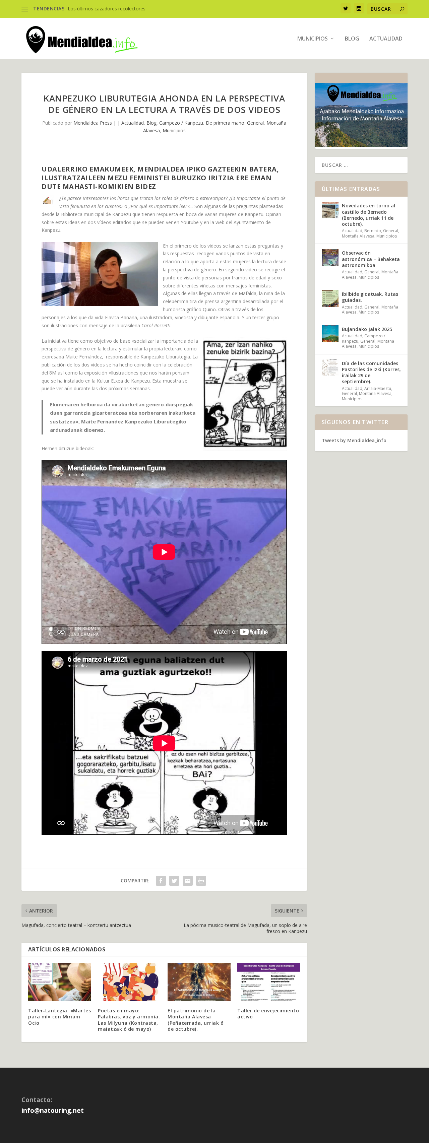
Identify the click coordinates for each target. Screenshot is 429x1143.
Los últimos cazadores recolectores (106, 8)
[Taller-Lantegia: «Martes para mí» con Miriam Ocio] (59, 982)
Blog (352, 39)
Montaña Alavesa (358, 236)
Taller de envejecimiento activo (268, 1013)
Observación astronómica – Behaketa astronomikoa (371, 259)
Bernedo (372, 230)
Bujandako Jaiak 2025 (367, 329)
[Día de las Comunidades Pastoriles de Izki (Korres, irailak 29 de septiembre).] (330, 367)
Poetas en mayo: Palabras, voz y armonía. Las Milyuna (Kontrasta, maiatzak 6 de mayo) (129, 1019)
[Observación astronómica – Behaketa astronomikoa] (330, 257)
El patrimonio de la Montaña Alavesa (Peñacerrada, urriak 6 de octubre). (195, 1019)
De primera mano (225, 123)
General (255, 123)
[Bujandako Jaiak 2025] (330, 333)
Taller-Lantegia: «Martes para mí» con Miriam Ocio (59, 1016)
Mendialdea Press (92, 123)
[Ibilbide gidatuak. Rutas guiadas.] (330, 298)
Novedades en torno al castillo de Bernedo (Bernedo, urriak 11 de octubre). (368, 214)
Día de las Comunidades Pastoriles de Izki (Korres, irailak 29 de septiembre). (371, 372)
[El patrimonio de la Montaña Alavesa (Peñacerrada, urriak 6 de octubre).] (199, 982)
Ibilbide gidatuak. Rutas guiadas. (370, 297)
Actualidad (386, 39)
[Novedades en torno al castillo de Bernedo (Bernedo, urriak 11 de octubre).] (330, 210)
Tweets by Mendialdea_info (354, 440)
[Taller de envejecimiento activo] (268, 982)
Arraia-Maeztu (377, 388)
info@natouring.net (52, 1110)
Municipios (312, 39)
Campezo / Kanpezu (181, 123)
